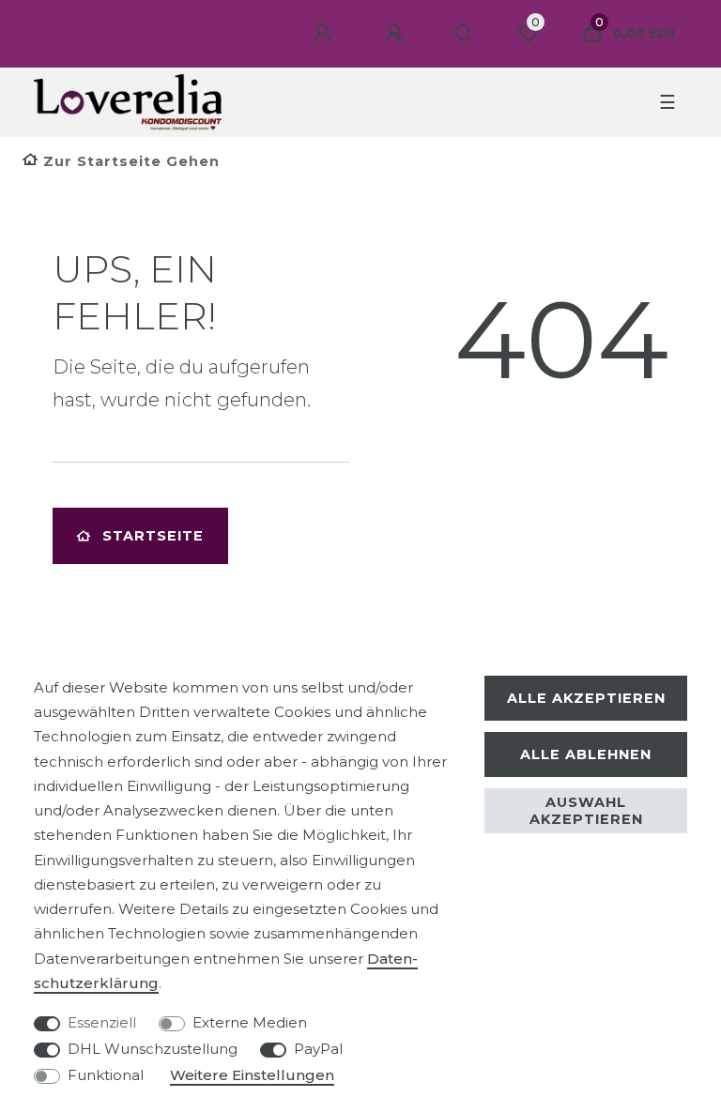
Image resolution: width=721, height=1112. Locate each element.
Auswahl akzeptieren (586, 811)
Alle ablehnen (586, 754)
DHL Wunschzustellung (153, 1049)
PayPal (318, 1049)
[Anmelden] (325, 34)
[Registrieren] (397, 34)
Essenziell (102, 1022)
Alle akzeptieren (586, 698)
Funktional (106, 1075)
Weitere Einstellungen (252, 1075)
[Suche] (464, 34)
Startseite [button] (153, 535)
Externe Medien (249, 1022)
